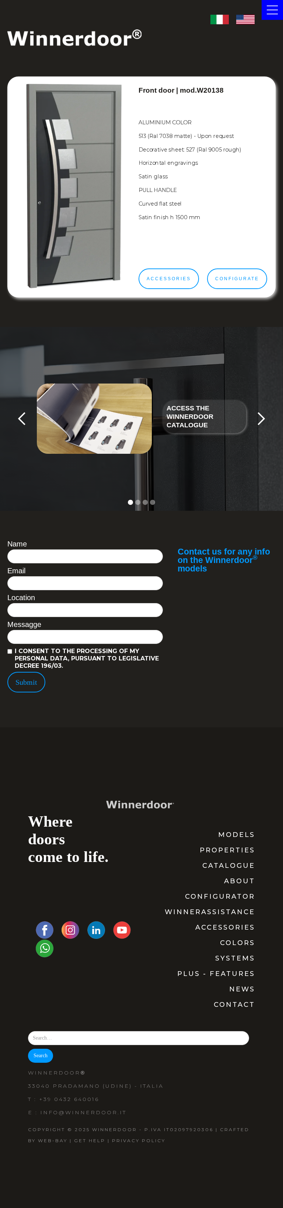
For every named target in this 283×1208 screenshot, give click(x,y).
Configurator (220, 896)
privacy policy (138, 1140)
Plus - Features (216, 973)
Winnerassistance (210, 912)
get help (89, 1140)
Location (21, 597)
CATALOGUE (228, 865)
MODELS (236, 834)
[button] (22, 419)
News (242, 989)
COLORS (237, 943)
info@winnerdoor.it (83, 1112)
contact (234, 1004)
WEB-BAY (52, 1140)
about (239, 881)
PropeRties (227, 850)
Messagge (24, 624)
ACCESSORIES (225, 927)
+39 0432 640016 (69, 1099)
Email (16, 570)
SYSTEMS (235, 958)
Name (17, 544)
